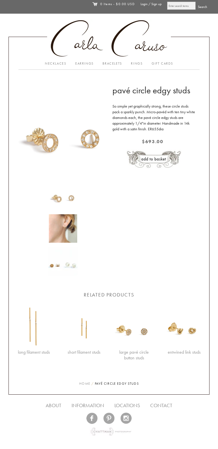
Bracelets (112, 63)
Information (88, 405)
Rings (136, 63)
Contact (161, 405)
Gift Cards (162, 63)
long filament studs (34, 352)
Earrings (84, 63)
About (53, 405)
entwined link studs (184, 352)
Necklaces (55, 63)
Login (144, 4)
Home (84, 384)
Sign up (156, 4)
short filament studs (84, 352)
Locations (127, 405)
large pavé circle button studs (134, 355)
